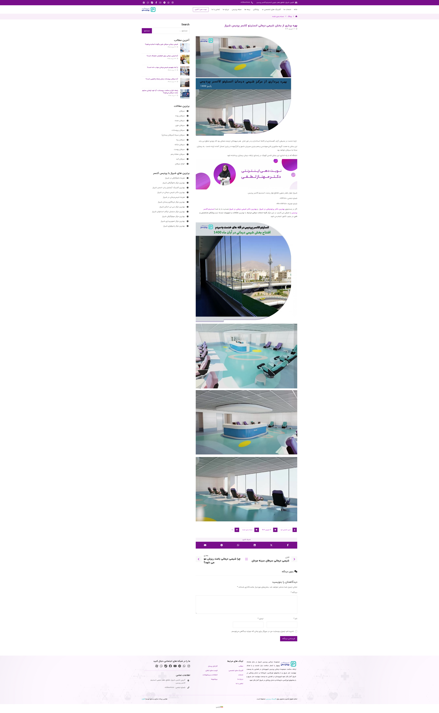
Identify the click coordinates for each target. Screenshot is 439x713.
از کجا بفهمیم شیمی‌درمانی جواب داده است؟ (162, 67)
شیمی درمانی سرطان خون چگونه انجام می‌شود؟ (161, 44)
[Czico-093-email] (161, 666)
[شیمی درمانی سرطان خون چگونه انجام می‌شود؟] (184, 47)
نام (295, 618)
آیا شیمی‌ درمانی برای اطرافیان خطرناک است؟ (162, 56)
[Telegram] (179, 666)
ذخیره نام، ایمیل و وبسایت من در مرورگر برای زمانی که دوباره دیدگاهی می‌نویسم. (262, 631)
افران (143, 699)
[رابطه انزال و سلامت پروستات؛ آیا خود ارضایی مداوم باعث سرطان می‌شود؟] (184, 94)
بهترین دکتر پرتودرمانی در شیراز (272, 209)
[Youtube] (175, 666)
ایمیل (260, 618)
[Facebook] (170, 666)
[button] (173, 2)
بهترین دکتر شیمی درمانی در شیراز (243, 209)
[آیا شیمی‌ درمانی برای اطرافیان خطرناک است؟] (184, 59)
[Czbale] (165, 666)
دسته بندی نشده (247, 530)
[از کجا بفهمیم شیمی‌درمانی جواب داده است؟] (184, 70)
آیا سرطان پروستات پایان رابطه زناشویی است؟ (162, 79)
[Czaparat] (156, 666)
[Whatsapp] (184, 666)
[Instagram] (188, 666)
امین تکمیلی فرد (286, 530)
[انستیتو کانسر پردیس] (148, 9)
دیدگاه (294, 592)
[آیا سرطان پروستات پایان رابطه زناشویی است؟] (184, 82)
